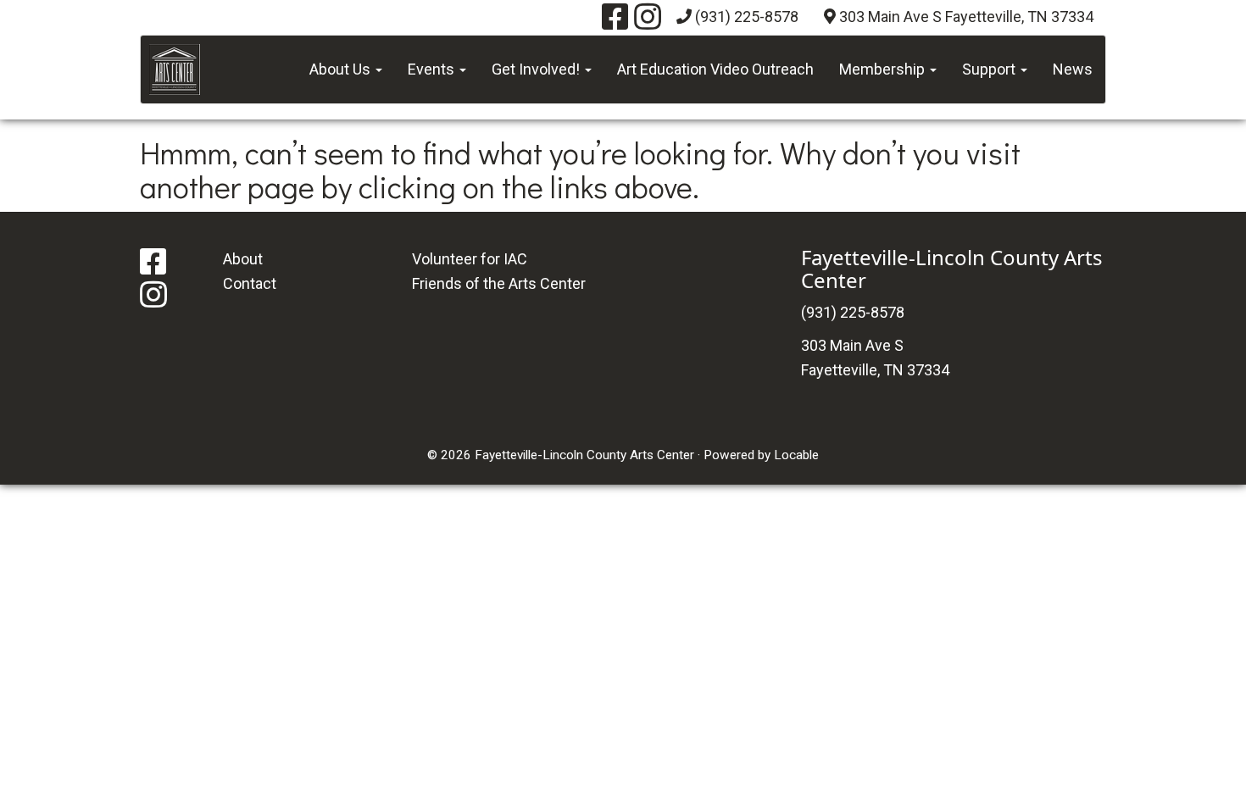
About (243, 259)
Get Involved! (537, 69)
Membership (883, 69)
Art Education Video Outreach (715, 69)
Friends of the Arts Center (499, 283)
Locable (796, 455)
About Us (341, 69)
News (1073, 69)
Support (990, 69)
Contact (249, 283)
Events (433, 69)
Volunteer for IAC (469, 259)
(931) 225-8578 (746, 16)
